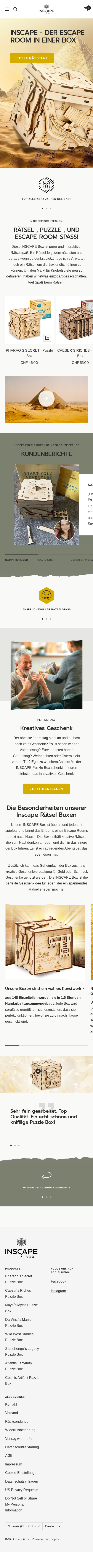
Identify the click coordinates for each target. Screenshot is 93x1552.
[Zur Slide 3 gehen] (50, 208)
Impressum (13, 1464)
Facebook (58, 1281)
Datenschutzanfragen (21, 1481)
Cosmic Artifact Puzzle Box (22, 1380)
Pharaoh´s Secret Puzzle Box (18, 1279)
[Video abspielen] (46, 398)
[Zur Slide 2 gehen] (46, 208)
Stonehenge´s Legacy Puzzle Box (22, 1351)
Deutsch (50, 1526)
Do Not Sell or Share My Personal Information (21, 1504)
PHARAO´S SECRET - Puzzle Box (29, 353)
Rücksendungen (17, 1421)
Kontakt (11, 1404)
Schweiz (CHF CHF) (22, 1526)
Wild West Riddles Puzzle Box (19, 1337)
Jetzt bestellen (46, 789)
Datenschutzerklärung (22, 1447)
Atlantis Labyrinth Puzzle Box (18, 1366)
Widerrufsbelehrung (20, 1430)
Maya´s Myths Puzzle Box (21, 1308)
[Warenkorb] (85, 9)
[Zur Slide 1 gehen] (42, 208)
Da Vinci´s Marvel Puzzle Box (18, 1322)
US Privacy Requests (21, 1490)
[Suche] (15, 9)
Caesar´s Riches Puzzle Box (18, 1293)
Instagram (58, 1291)
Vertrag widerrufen (19, 1438)
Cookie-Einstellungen (21, 1473)
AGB (9, 1455)
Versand (11, 1413)
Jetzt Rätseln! (32, 58)
